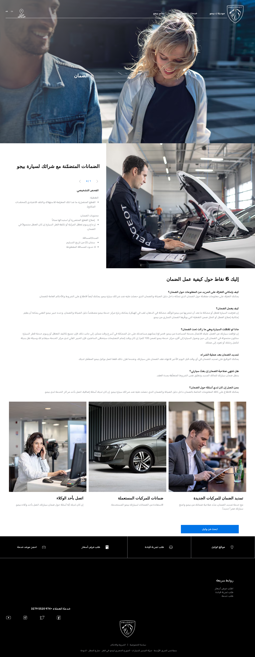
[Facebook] (59, 617)
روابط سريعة (224, 580)
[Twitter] (42, 617)
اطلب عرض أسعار (223, 588)
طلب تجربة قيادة (224, 592)
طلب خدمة (227, 596)
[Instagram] (25, 617)
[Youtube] (8, 617)
